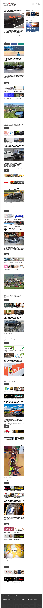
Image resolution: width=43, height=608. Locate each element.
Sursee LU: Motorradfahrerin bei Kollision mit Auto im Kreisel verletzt (13, 101)
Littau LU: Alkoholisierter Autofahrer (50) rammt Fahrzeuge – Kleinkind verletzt (12, 318)
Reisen (9, 7)
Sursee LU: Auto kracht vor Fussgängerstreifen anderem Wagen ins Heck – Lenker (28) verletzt (14, 272)
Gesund (26, 7)
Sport (7, 7)
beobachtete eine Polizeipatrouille (9, 248)
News (2, 7)
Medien (22, 7)
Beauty (31, 7)
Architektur (16, 7)
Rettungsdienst (9, 125)
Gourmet (34, 7)
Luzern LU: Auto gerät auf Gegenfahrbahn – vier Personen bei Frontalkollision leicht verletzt (13, 59)
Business (19, 7)
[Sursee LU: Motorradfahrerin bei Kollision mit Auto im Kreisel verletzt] (14, 110)
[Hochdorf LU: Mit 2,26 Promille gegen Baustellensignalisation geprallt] (14, 196)
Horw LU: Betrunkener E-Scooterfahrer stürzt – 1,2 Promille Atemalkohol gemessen (14, 402)
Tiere (24, 7)
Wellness (28, 7)
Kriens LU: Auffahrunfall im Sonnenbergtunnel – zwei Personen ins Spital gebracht (14, 146)
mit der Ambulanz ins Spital (11, 381)
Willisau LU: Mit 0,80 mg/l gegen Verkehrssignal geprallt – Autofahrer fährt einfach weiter (13, 229)
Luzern (8, 421)
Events (11, 7)
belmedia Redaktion (10, 119)
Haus (13, 7)
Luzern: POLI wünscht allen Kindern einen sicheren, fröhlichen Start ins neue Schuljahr (13, 445)
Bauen (41, 7)
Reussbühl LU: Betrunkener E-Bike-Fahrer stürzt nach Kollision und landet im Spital (13, 542)
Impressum (5, 595)
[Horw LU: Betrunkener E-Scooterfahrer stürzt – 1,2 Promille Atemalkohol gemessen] (14, 410)
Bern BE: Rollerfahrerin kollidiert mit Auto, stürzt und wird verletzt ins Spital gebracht (13, 361)
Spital (16, 125)
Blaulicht (4, 7)
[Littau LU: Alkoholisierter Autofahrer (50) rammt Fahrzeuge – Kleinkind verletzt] (14, 326)
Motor (37, 7)
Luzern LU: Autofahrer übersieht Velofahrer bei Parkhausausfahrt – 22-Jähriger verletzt (14, 501)
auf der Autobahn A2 (12, 164)
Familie (39, 7)
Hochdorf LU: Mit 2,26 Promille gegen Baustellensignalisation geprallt (12, 189)
